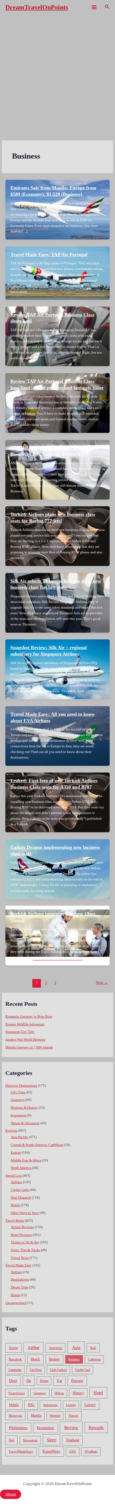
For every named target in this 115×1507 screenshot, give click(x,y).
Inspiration (18, 1115)
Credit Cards (20, 1190)
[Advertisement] (57, 75)
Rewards (96, 1427)
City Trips (18, 1092)
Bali (93, 1348)
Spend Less (13, 1176)
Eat (59, 1381)
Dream (44, 1381)
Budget (54, 1359)
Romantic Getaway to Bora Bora (28, 1016)
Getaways (18, 1100)
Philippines (18, 1428)
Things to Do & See (25, 1242)
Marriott (55, 1416)
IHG (31, 1405)
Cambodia (15, 1370)
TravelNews (51, 1451)
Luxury (90, 1405)
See (11, 1440)
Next (102, 983)
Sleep (51, 1440)
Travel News (20, 1258)
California (94, 1359)
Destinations (20, 1279)
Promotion (45, 1428)
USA (72, 1451)
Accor (13, 1348)
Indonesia (50, 1405)
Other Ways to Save (25, 1213)
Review (71, 1427)
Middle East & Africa (26, 1160)
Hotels (15, 1205)
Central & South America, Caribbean (37, 1145)
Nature (73, 1416)
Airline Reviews (22, 1227)
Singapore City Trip (19, 1032)
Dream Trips (19, 1287)
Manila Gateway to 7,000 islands (29, 1047)
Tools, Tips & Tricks (25, 1250)
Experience (17, 1393)
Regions (11, 1131)
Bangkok (15, 1359)
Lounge (71, 1405)
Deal (13, 1380)
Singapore (30, 1440)
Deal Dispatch (21, 1197)
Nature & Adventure (25, 1123)
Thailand (72, 1440)
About (10, 1494)
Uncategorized (15, 1303)
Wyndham (91, 1451)
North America (21, 1168)
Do (28, 1380)
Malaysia (15, 1416)
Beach (35, 1359)
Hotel (98, 1392)
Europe (16, 1152)
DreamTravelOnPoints (36, 7)
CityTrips (36, 1370)
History (78, 1393)
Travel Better (14, 1221)
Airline (33, 1347)
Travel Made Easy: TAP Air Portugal (48, 254)
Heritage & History (24, 1107)
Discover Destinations (21, 1086)
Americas (55, 1348)
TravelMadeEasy (21, 1451)
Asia (76, 1347)
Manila (36, 1416)
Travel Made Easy (18, 1265)
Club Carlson (58, 1370)
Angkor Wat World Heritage (25, 1039)
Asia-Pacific (19, 1137)
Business (74, 1359)
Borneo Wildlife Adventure (24, 1024)
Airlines (16, 1182)
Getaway (39, 1393)
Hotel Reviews (21, 1235)
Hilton (59, 1393)
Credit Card (82, 1370)
